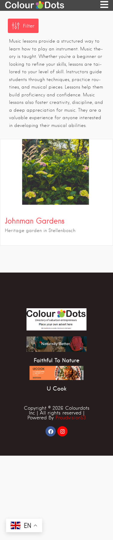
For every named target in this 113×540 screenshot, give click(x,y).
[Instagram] (62, 431)
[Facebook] (51, 431)
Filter (28, 26)
